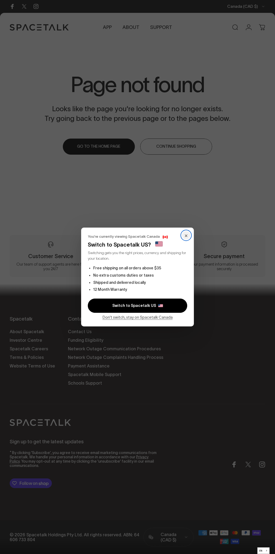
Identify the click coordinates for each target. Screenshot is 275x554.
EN (260, 550)
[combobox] (263, 550)
